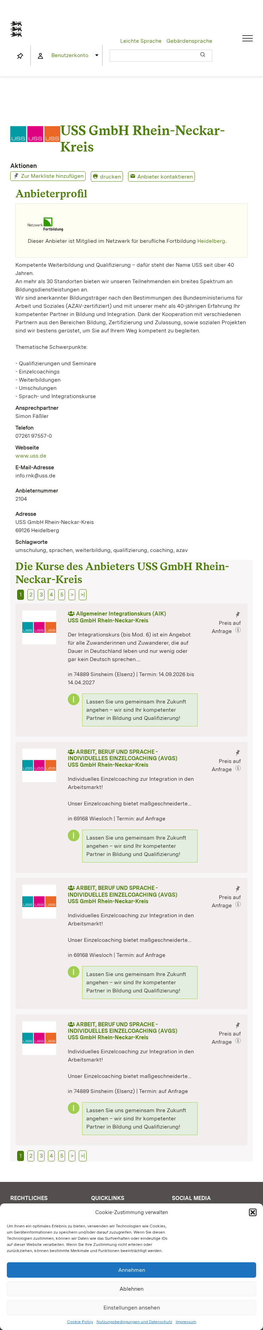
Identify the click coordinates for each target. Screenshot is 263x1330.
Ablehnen (131, 1289)
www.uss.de (30, 455)
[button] (252, 1212)
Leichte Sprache (141, 41)
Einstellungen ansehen (131, 1307)
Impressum (186, 1321)
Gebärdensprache (189, 41)
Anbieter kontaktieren (165, 176)
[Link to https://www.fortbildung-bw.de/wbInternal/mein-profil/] (40, 56)
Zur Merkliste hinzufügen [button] (52, 176)
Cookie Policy (80, 1321)
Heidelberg (211, 241)
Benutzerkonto (69, 55)
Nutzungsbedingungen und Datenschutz (134, 1321)
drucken (110, 176)
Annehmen (131, 1270)
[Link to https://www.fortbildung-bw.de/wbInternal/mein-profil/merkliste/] (20, 56)
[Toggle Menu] (248, 38)
